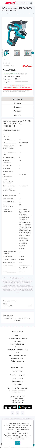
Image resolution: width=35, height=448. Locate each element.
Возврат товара (17, 381)
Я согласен (18, 442)
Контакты (17, 341)
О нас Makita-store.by (17, 344)
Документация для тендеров (17, 338)
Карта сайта (18, 384)
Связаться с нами (17, 378)
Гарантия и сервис (17, 358)
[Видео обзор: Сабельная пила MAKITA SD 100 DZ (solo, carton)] (17, 53)
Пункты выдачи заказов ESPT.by (17, 350)
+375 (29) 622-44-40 (18, 388)
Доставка (17, 115)
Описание (17, 103)
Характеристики (17, 99)
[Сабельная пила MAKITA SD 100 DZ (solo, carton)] (17, 33)
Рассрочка (17, 111)
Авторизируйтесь (10, 318)
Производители (17, 371)
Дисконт (17, 335)
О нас (17, 352)
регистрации (22, 74)
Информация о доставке (17, 355)
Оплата (17, 347)
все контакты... (17, 392)
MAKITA (17, 76)
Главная (3, 14)
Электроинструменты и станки (18, 14)
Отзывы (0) (17, 107)
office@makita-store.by (17, 390)
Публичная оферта (17, 361)
